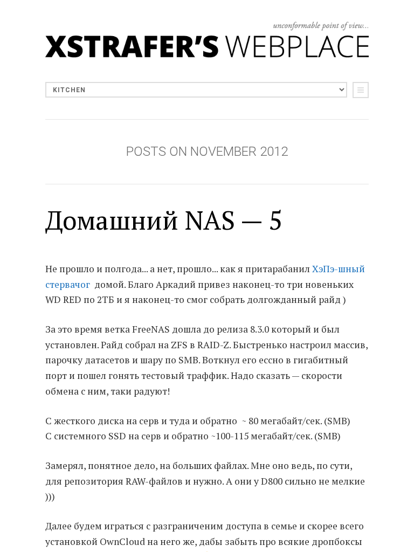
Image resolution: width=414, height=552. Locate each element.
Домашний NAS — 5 (163, 220)
